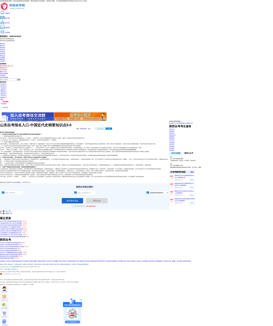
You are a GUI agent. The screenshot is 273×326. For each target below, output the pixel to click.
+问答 (108, 128)
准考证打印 (3, 68)
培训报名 (2, 75)
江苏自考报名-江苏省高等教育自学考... (11, 233)
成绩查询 (171, 137)
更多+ (2, 99)
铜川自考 (3, 86)
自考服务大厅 (189, 123)
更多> (192, 172)
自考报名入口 (173, 123)
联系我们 (74, 264)
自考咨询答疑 (4, 77)
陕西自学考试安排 (54, 264)
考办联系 (171, 148)
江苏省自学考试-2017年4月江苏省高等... (11, 223)
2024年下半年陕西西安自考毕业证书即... (11, 252)
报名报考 (2, 47)
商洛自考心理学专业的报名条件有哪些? (11, 254)
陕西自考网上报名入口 (6, 66)
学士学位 (171, 141)
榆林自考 (3, 97)
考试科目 (171, 139)
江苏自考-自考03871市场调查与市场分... (11, 231)
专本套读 (2, 61)
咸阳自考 (3, 90)
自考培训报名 (181, 123)
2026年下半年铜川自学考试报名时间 (10, 242)
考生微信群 (3, 69)
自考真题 (16, 121)
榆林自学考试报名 (28, 264)
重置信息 (97, 201)
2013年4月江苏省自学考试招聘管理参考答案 (12, 236)
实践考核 (171, 143)
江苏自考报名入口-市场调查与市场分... (11, 227)
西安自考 (3, 84)
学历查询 (171, 150)
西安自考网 (45, 264)
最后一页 (9, 213)
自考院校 (2, 53)
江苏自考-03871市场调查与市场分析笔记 (11, 229)
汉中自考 (3, 95)
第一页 (8, 211)
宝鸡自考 (3, 88)
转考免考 (171, 146)
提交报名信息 (72, 201)
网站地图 (80, 264)
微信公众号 (3, 71)
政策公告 (2, 55)
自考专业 (2, 51)
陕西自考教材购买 (65, 264)
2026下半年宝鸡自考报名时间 (8, 248)
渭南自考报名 (38, 264)
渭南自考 (3, 92)
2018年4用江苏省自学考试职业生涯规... (11, 225)
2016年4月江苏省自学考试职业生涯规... (11, 221)
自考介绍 (171, 129)
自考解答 (2, 57)
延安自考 (3, 93)
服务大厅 (2, 45)
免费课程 (2, 59)
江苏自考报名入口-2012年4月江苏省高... (11, 234)
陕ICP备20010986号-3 (11, 269)
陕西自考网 (9, 121)
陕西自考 (10, 264)
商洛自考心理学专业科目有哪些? (9, 256)
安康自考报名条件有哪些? (7, 258)
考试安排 (2, 49)
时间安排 (171, 133)
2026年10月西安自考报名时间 (8, 250)
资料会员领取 (4, 73)
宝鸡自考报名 (18, 264)
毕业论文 (171, 144)
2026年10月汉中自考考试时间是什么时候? (12, 246)
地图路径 (86, 264)
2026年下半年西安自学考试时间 (9, 244)
